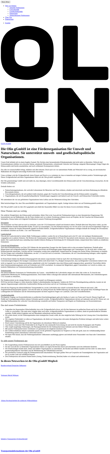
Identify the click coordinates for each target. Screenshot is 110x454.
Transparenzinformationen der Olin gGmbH (20, 451)
